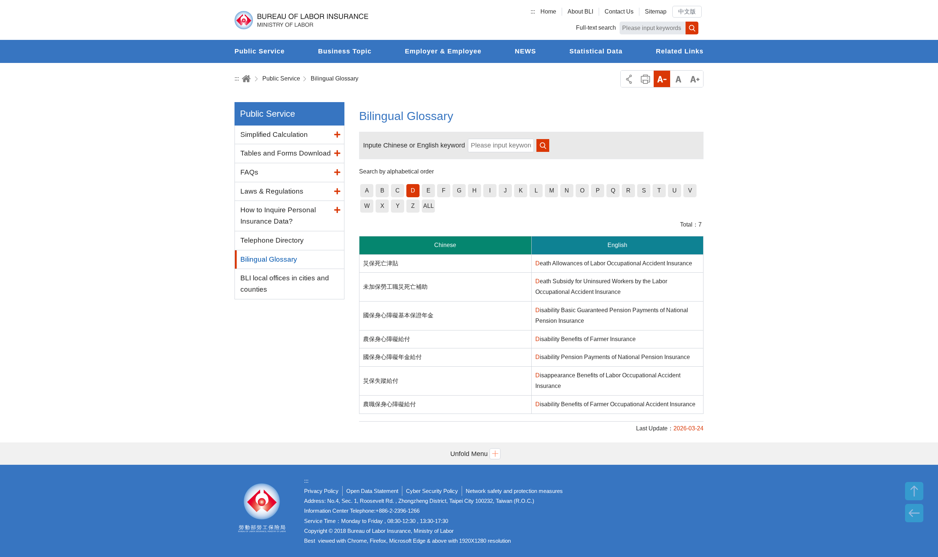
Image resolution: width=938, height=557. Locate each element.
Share (629, 79)
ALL (428, 206)
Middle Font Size (678, 79)
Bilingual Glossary (334, 78)
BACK (914, 513)
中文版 (687, 11)
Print (645, 79)
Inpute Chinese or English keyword (414, 145)
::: (533, 11)
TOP (914, 491)
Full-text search (596, 28)
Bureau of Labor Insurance (301, 20)
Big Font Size (695, 79)
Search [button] (692, 28)
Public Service (281, 78)
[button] (469, 453)
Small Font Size (662, 79)
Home (548, 11)
